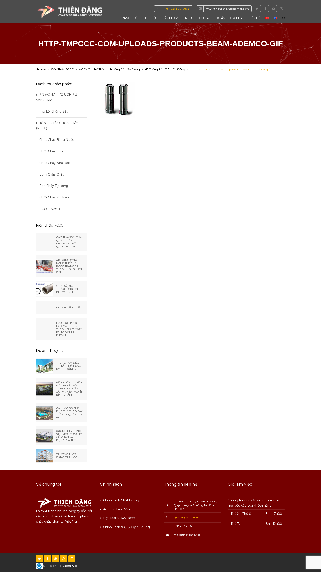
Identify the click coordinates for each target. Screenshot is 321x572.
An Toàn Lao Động (117, 509)
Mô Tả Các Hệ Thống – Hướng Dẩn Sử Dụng (109, 69)
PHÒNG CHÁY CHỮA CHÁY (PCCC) (57, 125)
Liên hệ (254, 18)
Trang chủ (128, 18)
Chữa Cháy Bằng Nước (56, 140)
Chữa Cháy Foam (52, 151)
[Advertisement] (209, 561)
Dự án (220, 18)
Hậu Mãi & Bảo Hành (119, 518)
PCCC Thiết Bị (50, 209)
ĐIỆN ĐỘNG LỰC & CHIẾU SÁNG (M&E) (56, 97)
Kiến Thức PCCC (62, 69)
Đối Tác (205, 18)
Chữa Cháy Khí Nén (54, 197)
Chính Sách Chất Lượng (121, 500)
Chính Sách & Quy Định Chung (126, 527)
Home (41, 69)
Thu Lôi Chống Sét (53, 111)
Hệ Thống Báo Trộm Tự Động (165, 69)
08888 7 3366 (183, 526)
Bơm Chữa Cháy (51, 174)
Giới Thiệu (149, 18)
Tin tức (188, 18)
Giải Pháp (237, 18)
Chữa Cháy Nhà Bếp (54, 163)
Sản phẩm (170, 18)
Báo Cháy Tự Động (53, 186)
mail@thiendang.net (187, 534)
